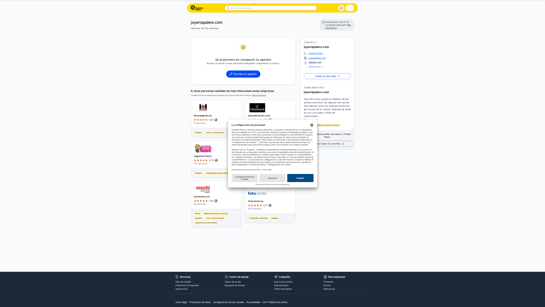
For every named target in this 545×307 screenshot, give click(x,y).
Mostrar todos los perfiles (326, 143)
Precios (327, 285)
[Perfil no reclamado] (323, 21)
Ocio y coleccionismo (215, 132)
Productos (328, 282)
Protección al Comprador (187, 285)
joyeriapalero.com (317, 58)
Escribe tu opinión (245, 73)
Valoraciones (181, 289)
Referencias (329, 289)
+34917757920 (315, 53)
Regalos (198, 132)
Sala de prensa (281, 285)
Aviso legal (181, 302)
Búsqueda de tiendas (235, 285)
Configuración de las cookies (228, 302)
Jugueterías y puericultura (217, 173)
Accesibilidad (253, 302)
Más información (259, 95)
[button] (341, 8)
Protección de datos (200, 302)
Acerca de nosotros (283, 282)
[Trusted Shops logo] (197, 8)
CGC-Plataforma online (274, 302)
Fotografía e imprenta (258, 218)
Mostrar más (315, 67)
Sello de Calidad (183, 282)
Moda (197, 213)
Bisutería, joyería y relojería (327, 125)
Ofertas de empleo (283, 289)
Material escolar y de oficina (216, 213)
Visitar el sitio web (325, 76)
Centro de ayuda (233, 282)
